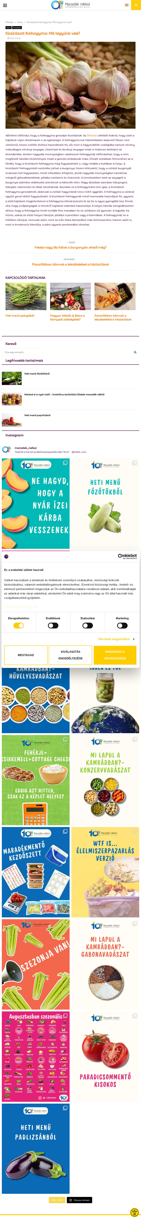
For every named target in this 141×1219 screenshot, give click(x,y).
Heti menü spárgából (20, 315)
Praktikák (17, 27)
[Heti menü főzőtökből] (12, 378)
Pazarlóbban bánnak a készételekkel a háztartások (70, 264)
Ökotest (92, 135)
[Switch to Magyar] (126, 4)
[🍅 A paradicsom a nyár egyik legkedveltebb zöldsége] (105, 1056)
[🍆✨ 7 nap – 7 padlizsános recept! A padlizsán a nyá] (36, 1149)
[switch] (53, 625)
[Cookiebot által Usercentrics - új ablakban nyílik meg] (121, 556)
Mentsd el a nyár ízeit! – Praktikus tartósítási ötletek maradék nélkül (64, 394)
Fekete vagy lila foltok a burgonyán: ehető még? (70, 247)
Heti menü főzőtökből (37, 373)
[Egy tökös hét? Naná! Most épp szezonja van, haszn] (105, 503)
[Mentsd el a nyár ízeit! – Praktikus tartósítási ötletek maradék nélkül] (12, 399)
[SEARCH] (135, 352)
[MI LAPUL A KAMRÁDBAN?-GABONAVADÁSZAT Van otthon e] (105, 964)
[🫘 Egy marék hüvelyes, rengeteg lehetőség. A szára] (36, 688)
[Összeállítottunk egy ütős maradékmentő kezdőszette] (36, 872)
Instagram (15, 434)
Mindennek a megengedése (115, 655)
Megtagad (26, 655)
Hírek (8, 27)
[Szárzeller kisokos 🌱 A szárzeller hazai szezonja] (36, 964)
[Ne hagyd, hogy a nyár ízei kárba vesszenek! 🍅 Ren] (36, 503)
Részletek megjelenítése (114, 639)
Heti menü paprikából (37, 415)
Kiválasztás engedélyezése (71, 655)
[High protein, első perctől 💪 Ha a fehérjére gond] (36, 780)
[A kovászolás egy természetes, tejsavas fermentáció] (105, 688)
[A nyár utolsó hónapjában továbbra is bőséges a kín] (36, 1056)
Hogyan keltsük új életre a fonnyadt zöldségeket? (67, 317)
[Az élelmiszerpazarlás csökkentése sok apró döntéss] (105, 872)
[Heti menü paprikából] (12, 420)
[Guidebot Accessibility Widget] (134, 1212)
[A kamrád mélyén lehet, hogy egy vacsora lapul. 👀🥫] (105, 780)
